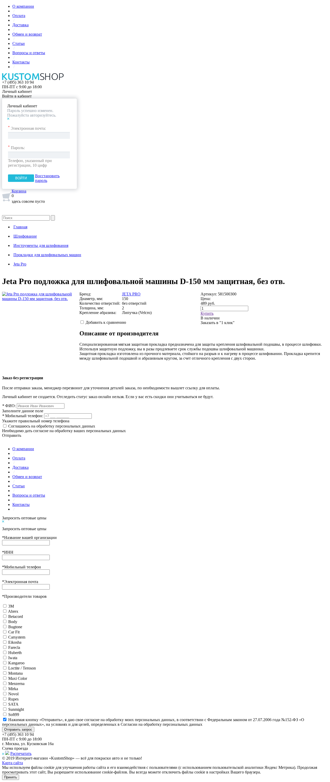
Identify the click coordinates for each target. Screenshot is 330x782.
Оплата (18, 15)
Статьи (18, 43)
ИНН (7, 552)
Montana (15, 673)
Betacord (15, 616)
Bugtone (15, 627)
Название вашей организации (29, 537)
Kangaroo (16, 663)
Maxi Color (17, 678)
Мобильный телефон (21, 567)
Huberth (15, 652)
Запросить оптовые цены (24, 518)
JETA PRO (131, 294)
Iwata (12, 658)
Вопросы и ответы (28, 53)
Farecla (14, 647)
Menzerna (16, 683)
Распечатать (20, 753)
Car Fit (14, 632)
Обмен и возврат (27, 34)
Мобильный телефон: (22, 416)
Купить (207, 313)
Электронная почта (20, 581)
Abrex (13, 611)
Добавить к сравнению (106, 322)
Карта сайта (12, 763)
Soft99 (13, 714)
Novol (13, 694)
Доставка (20, 25)
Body (12, 621)
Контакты (21, 62)
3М (11, 606)
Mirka (13, 689)
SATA (13, 704)
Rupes (13, 699)
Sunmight (16, 709)
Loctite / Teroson (22, 668)
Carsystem (16, 637)
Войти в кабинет (17, 96)
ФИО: (9, 406)
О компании (23, 6)
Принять (10, 777)
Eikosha (14, 642)
